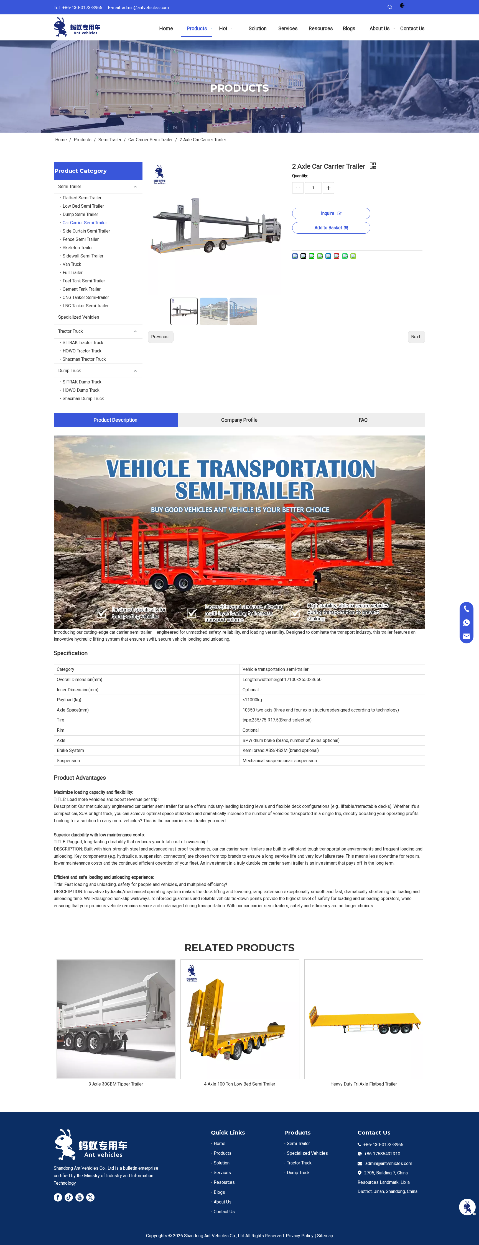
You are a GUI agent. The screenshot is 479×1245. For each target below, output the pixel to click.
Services (222, 1172)
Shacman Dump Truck (83, 398)
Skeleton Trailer (78, 247)
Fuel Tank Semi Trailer (84, 280)
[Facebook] (58, 1197)
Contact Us (224, 1211)
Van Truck (72, 264)
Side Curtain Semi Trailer (86, 231)
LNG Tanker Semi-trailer (86, 305)
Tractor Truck (70, 331)
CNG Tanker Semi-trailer (86, 297)
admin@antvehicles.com (145, 7)
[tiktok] (69, 1197)
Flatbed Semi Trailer (82, 197)
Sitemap (325, 1235)
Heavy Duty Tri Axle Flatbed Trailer (363, 1084)
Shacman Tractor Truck (84, 359)
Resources (224, 1182)
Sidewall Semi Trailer (83, 256)
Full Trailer (73, 272)
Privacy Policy (300, 1235)
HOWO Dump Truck (81, 390)
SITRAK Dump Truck (82, 382)
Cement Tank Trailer (82, 289)
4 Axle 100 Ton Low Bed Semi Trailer (239, 1084)
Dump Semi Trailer (80, 214)
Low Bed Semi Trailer (83, 206)
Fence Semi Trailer (81, 239)
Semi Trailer (69, 186)
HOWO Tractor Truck (82, 351)
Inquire (327, 213)
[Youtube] (79, 1197)
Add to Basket (328, 227)
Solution (222, 1163)
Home (219, 1143)
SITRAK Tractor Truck (83, 342)
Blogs (219, 1192)
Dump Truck (69, 370)
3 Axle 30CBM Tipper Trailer (116, 1084)
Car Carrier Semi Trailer (85, 222)
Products (222, 1153)
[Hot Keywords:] (390, 7)
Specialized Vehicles (78, 317)
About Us (222, 1202)
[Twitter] (90, 1197)
